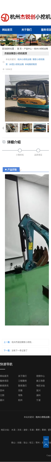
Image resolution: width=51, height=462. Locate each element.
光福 (19, 443)
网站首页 (7, 29)
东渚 (32, 430)
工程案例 (22, 381)
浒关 (19, 430)
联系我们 (22, 386)
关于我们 (27, 29)
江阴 (2, 395)
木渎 (13, 430)
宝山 (25, 443)
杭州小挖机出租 (41, 49)
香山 (13, 443)
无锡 (20, 390)
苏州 (2, 390)
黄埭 (44, 430)
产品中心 (28, 49)
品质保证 (38, 155)
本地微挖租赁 (31, 64)
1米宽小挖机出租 (16, 64)
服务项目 (4, 381)
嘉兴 (2, 400)
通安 (25, 430)
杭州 (20, 400)
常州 (38, 443)
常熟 (20, 395)
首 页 (19, 49)
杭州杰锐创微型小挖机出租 (22, 342)
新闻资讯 (4, 386)
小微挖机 (20, 155)
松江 (31, 443)
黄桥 (38, 430)
